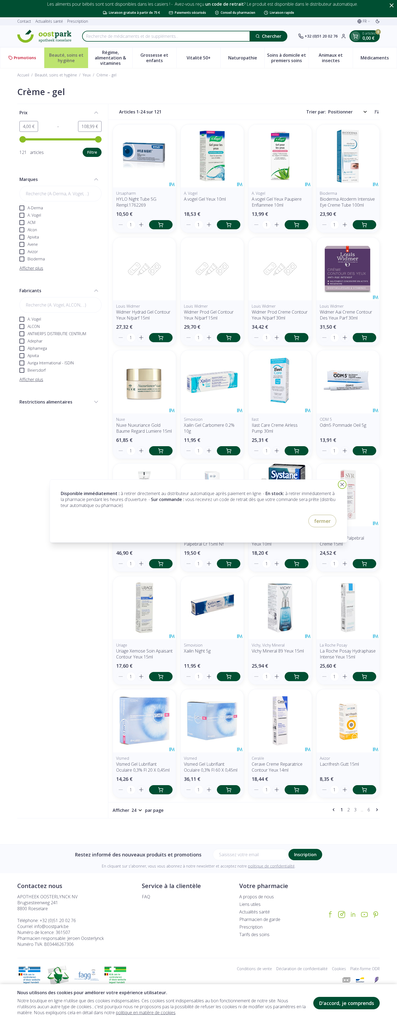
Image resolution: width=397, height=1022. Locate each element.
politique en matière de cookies (146, 1013)
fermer (322, 521)
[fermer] (342, 484)
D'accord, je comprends (346, 1003)
